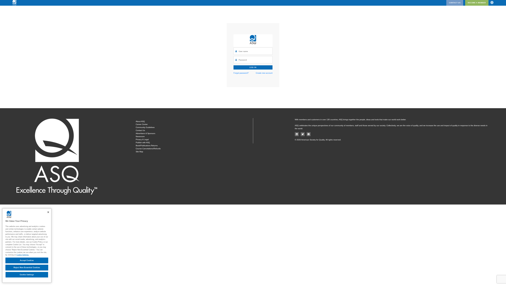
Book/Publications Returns (147, 145)
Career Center (142, 124)
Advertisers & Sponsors (145, 133)
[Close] (48, 212)
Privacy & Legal (142, 139)
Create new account (264, 73)
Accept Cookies (27, 260)
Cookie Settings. (22, 255)
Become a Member (477, 3)
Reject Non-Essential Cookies (27, 268)
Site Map (139, 152)
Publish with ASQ (143, 142)
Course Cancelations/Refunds (148, 149)
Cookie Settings (27, 275)
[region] (27, 245)
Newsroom (140, 136)
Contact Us (455, 3)
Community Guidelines (145, 127)
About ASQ (140, 121)
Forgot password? (241, 73)
